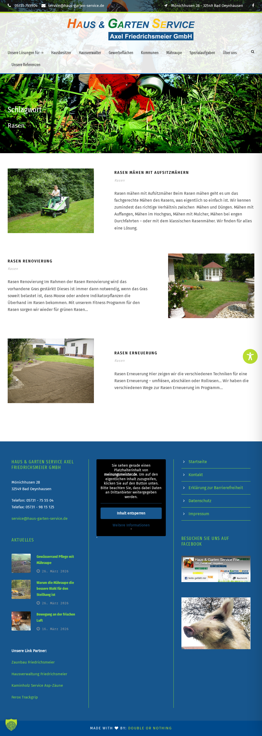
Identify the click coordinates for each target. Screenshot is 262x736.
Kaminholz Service (27, 685)
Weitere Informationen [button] (131, 525)
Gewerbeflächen (121, 52)
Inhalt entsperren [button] (131, 513)
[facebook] (253, 5)
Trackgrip (30, 697)
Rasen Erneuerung (135, 353)
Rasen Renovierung (30, 261)
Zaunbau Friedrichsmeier (33, 662)
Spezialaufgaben (202, 52)
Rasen (119, 180)
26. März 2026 (55, 571)
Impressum (199, 513)
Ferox (16, 697)
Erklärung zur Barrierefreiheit (216, 487)
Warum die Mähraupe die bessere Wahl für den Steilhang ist (55, 589)
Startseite (198, 461)
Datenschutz (200, 500)
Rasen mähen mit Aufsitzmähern (151, 172)
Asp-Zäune (53, 685)
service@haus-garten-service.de (76, 5)
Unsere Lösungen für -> (25, 52)
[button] (11, 725)
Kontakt (196, 474)
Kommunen (150, 52)
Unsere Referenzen (26, 64)
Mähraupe (174, 52)
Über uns (230, 52)
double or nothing (150, 728)
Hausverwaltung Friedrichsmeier (39, 674)
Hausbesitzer (61, 52)
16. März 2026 (55, 629)
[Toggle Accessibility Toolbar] (250, 356)
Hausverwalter (90, 52)
